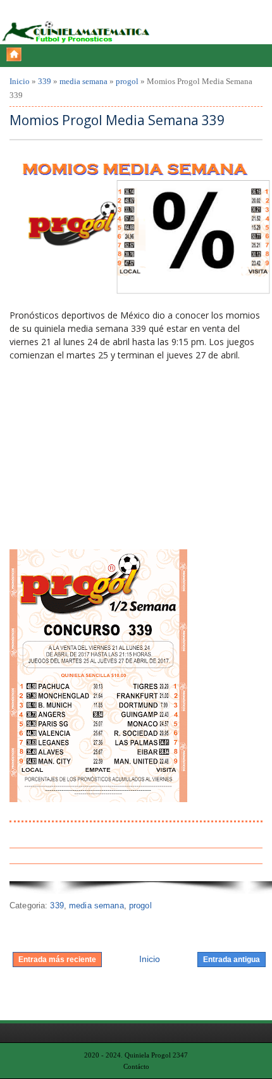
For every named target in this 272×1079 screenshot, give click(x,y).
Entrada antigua (231, 959)
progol (127, 81)
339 (44, 81)
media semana (83, 81)
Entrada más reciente (57, 959)
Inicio (19, 81)
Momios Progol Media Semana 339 (117, 120)
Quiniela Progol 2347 (156, 1055)
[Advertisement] (104, 454)
